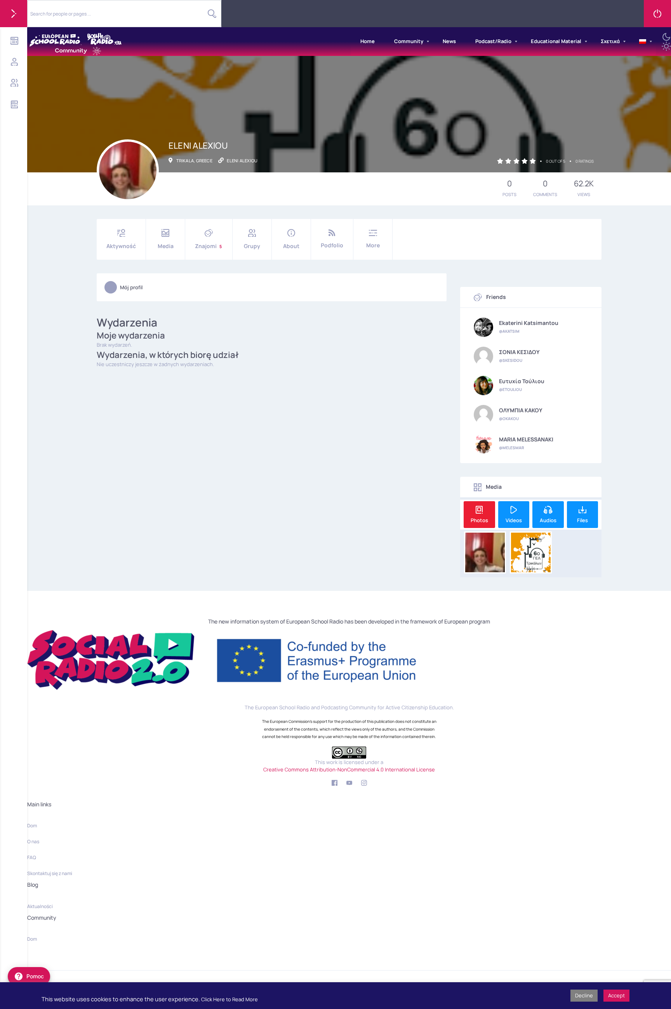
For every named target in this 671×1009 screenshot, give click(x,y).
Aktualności (40, 906)
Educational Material (556, 41)
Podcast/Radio (493, 41)
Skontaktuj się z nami (49, 873)
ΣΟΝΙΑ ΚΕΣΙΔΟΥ (519, 352)
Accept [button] (616, 995)
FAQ (31, 857)
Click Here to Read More (229, 999)
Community (408, 41)
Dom (32, 825)
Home (367, 41)
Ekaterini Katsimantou (528, 323)
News (449, 41)
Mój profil (131, 287)
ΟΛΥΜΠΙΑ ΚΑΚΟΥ (520, 410)
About (291, 246)
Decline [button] (584, 995)
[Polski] (642, 42)
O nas (33, 841)
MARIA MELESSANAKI (526, 439)
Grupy (252, 246)
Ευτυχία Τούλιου (521, 381)
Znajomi (208, 246)
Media (166, 246)
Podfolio (332, 245)
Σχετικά (610, 41)
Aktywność (121, 246)
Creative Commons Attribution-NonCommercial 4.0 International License (349, 769)
